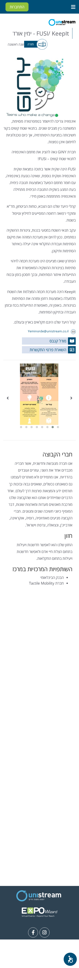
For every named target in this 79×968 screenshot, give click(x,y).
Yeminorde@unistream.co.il (48, 331)
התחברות (17, 6)
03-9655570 (36, 960)
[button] (58, 427)
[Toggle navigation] (73, 7)
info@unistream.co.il (32, 953)
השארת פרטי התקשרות (48, 349)
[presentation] (71, 398)
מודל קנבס (58, 341)
